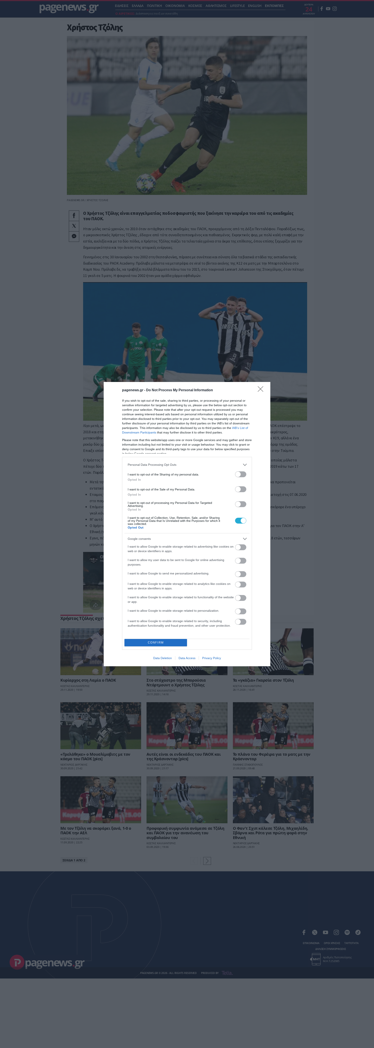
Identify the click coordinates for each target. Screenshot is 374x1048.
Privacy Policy (211, 658)
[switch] (240, 474)
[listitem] (187, 465)
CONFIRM (156, 642)
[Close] (262, 390)
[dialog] (187, 524)
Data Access (187, 658)
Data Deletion (162, 658)
